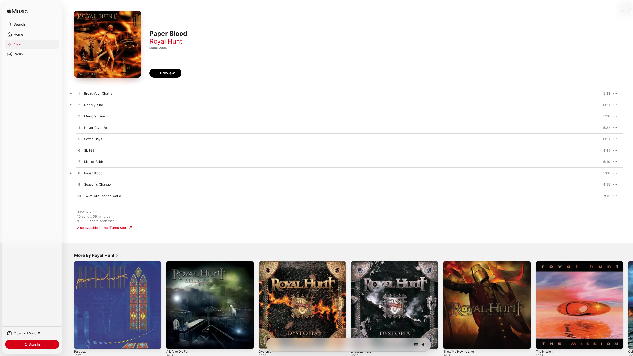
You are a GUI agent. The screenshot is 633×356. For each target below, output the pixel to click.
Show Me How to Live (460, 263)
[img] (17, 11)
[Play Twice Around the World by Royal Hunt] (79, 196)
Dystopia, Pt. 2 (362, 263)
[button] (32, 24)
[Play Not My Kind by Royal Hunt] (79, 105)
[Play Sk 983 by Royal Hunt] (79, 150)
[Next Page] (628, 305)
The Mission (545, 263)
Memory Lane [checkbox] (94, 116)
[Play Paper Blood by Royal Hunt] (79, 173)
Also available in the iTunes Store (102, 228)
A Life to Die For (178, 263)
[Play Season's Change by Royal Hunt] (79, 184)
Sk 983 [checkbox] (89, 150)
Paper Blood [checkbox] (93, 173)
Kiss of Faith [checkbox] (93, 162)
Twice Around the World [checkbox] (102, 196)
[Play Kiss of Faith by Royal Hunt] (79, 162)
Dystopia (265, 263)
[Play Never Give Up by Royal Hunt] (79, 128)
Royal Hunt (165, 41)
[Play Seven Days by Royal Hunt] (79, 139)
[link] (96, 255)
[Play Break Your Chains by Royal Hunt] (79, 93)
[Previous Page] (69, 305)
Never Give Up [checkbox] (95, 128)
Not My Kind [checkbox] (93, 105)
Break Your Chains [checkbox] (98, 93)
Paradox (80, 263)
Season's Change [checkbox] (97, 184)
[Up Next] (416, 344)
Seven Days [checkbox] (93, 139)
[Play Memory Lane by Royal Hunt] (79, 116)
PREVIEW (604, 93)
